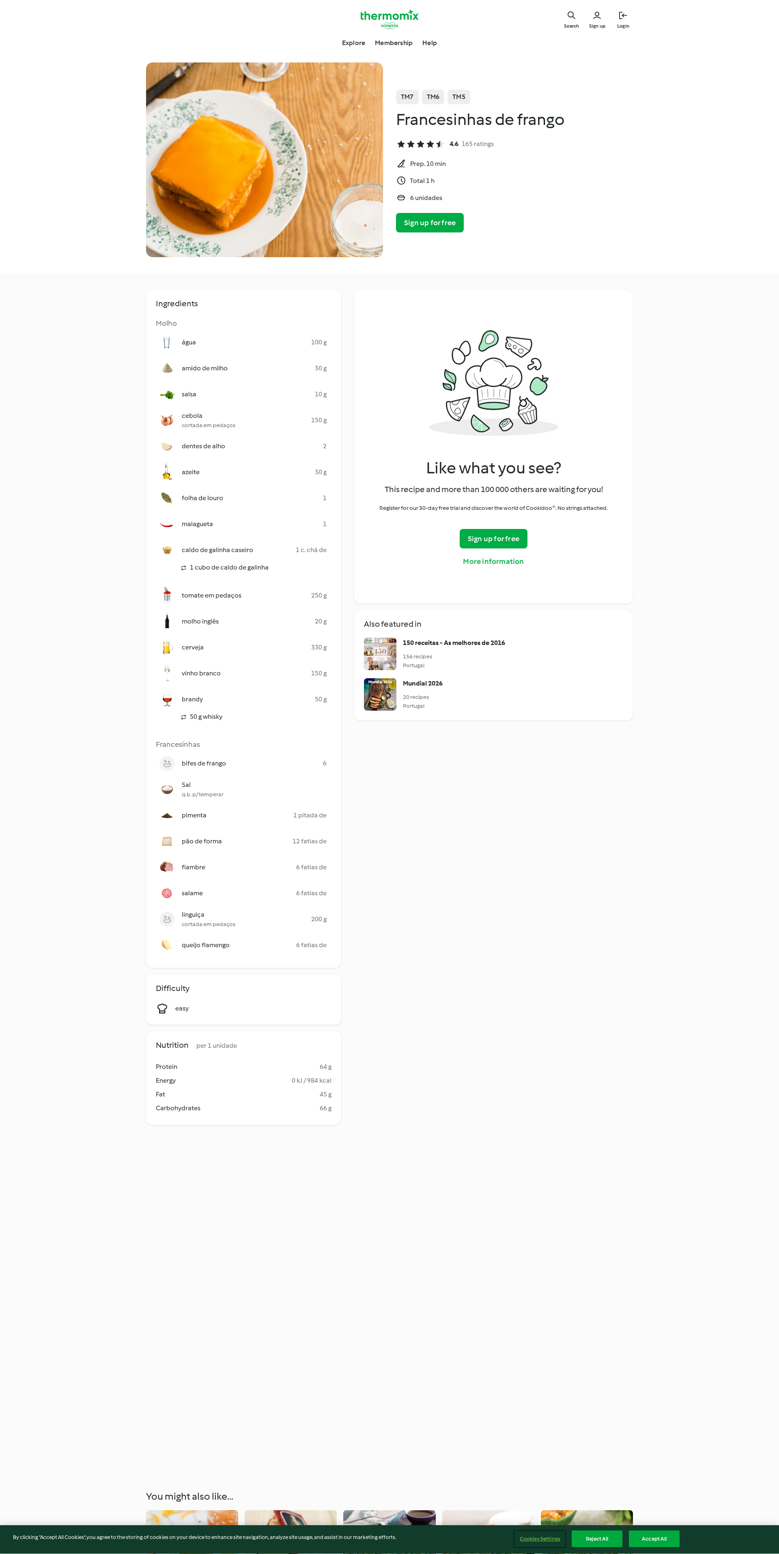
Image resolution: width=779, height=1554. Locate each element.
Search (571, 26)
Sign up (597, 26)
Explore (353, 43)
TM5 (458, 97)
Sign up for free (430, 222)
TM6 (433, 97)
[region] (389, 1539)
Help (429, 43)
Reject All (597, 1539)
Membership (394, 43)
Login (623, 26)
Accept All (654, 1539)
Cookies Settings (540, 1539)
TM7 (407, 97)
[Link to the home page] (389, 19)
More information (493, 561)
